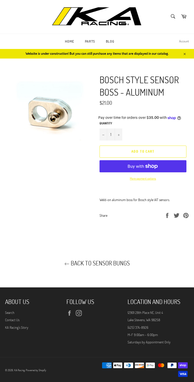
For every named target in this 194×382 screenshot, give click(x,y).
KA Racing (19, 370)
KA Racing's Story (16, 327)
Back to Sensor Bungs (99, 263)
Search (9, 312)
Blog (110, 41)
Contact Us (12, 319)
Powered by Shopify (36, 370)
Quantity (106, 123)
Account (184, 41)
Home (69, 41)
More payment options (143, 178)
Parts (90, 41)
